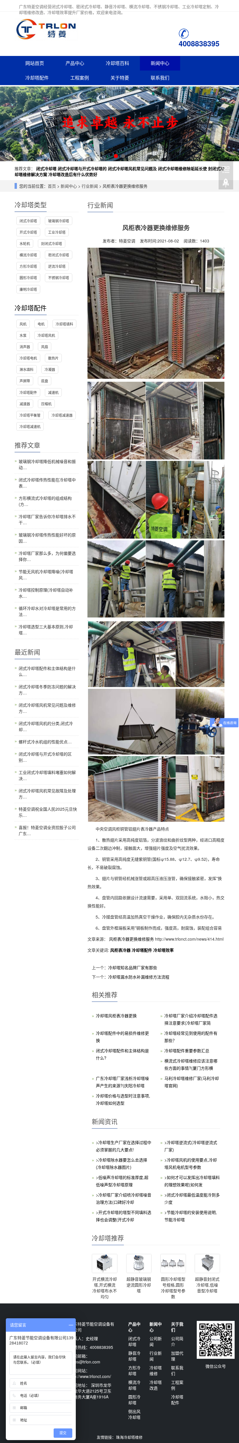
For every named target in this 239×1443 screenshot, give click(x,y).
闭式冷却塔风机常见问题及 (132, 168)
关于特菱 (119, 77)
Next (231, 124)
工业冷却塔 (57, 232)
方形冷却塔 (28, 266)
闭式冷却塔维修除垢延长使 (182, 168)
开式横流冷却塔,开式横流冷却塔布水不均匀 (104, 1287)
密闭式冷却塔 (58, 254)
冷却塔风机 (46, 335)
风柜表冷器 (121, 950)
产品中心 (75, 63)
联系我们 (160, 77)
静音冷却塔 (134, 1356)
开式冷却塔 (28, 232)
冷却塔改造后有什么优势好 (72, 174)
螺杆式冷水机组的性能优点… (45, 742)
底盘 (44, 380)
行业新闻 (90, 186)
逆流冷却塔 (57, 266)
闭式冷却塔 (46, 168)
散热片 (53, 358)
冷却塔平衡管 (30, 415)
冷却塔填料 (64, 323)
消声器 (25, 346)
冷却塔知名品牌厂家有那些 (132, 967)
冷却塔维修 (156, 1370)
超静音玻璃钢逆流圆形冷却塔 (138, 1285)
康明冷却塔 (28, 289)
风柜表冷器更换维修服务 (131, 939)
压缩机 (46, 403)
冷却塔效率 (163, 950)
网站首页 (34, 63)
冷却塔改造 (156, 1385)
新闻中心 (160, 63)
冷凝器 (50, 369)
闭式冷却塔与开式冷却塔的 (82, 168)
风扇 (44, 346)
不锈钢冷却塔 (58, 277)
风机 (23, 323)
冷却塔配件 (37, 77)
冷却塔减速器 (62, 415)
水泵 (23, 335)
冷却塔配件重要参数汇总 (186, 1050)
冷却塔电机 (28, 358)
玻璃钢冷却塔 (58, 220)
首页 (52, 186)
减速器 (25, 403)
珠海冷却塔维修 (129, 1437)
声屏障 (25, 380)
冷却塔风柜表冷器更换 (116, 1015)
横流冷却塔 (28, 254)
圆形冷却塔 (28, 277)
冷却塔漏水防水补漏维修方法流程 (138, 977)
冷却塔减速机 (30, 426)
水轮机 (25, 243)
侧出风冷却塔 (134, 1414)
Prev (7, 124)
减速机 (53, 392)
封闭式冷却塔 (51, 243)
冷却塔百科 (117, 63)
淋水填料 (27, 369)
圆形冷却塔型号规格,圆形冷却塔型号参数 (173, 1287)
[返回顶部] (226, 183)
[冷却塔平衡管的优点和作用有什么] (119, 124)
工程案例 (79, 77)
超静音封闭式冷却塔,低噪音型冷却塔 (207, 1285)
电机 (41, 323)
